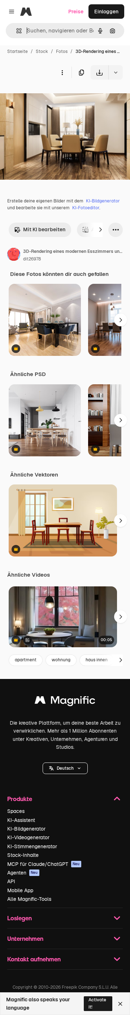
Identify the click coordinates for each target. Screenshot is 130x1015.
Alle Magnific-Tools (29, 899)
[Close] (120, 1004)
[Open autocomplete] (16, 30)
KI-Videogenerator (28, 837)
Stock (42, 51)
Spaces (16, 811)
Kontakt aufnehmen (34, 959)
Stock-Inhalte (23, 855)
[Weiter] (100, 230)
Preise (75, 11)
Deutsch (65, 768)
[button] (65, 768)
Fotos (62, 51)
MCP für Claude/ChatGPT (43, 864)
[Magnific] (65, 701)
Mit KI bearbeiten (44, 229)
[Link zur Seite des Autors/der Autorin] (13, 255)
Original (46, 96)
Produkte (19, 798)
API (11, 881)
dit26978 (32, 259)
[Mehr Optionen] (62, 72)
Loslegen (19, 918)
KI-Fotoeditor (85, 208)
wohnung (61, 660)
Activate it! (97, 1003)
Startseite (17, 51)
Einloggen (106, 11)
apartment (25, 660)
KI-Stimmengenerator (32, 846)
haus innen (97, 660)
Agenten (22, 872)
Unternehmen (25, 938)
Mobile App (20, 890)
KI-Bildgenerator (103, 201)
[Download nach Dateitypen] (115, 72)
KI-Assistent (21, 820)
